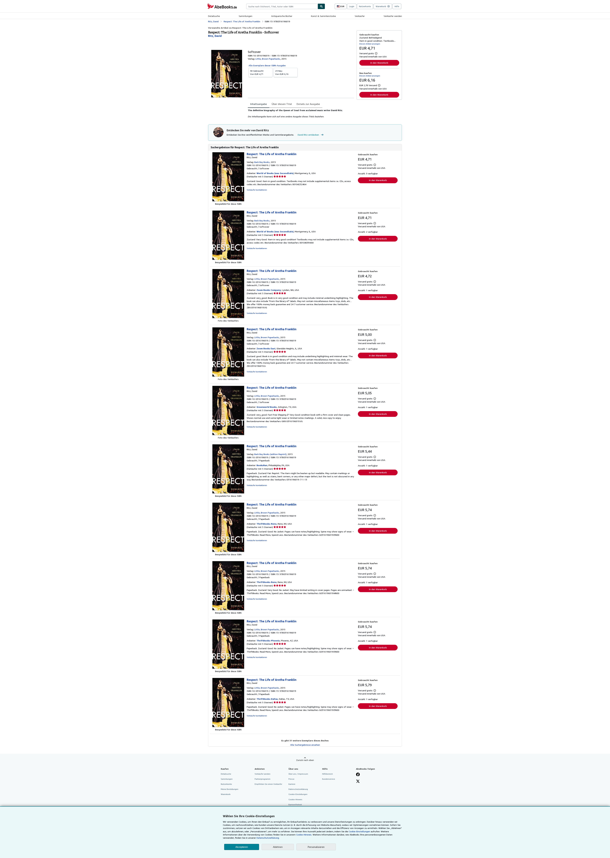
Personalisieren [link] (316, 846)
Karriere (291, 784)
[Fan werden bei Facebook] (358, 775)
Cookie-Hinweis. (304, 834)
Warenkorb (225, 794)
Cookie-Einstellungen (359, 831)
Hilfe (397, 6)
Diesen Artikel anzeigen (369, 44)
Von (257, 72)
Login (351, 6)
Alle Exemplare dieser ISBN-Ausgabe (267, 65)
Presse (291, 779)
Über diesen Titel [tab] (282, 104)
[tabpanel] (301, 113)
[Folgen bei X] (358, 782)
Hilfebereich (327, 774)
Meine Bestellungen (229, 789)
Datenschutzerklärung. (268, 837)
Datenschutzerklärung (298, 789)
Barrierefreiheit (295, 804)
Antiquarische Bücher (281, 16)
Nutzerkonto (365, 6)
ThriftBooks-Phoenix (268, 640)
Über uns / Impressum (298, 774)
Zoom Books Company (269, 290)
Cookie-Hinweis (295, 799)
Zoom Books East (266, 348)
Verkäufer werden (393, 16)
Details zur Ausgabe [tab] (308, 104)
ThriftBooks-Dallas (267, 698)
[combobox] (282, 6)
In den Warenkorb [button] (379, 62)
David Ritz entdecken (308, 134)
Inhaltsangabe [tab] (258, 104)
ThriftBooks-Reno (267, 523)
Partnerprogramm (262, 779)
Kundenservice (328, 779)
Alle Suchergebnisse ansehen (305, 744)
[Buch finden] (321, 6)
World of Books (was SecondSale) (275, 173)
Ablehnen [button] (278, 847)
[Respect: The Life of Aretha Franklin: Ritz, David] (228, 200)
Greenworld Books (267, 407)
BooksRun (262, 465)
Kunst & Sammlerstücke (323, 16)
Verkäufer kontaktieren (257, 190)
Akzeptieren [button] (241, 847)
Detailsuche (214, 16)
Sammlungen (245, 16)
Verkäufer (360, 16)
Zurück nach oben (305, 760)
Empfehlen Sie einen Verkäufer (268, 784)
